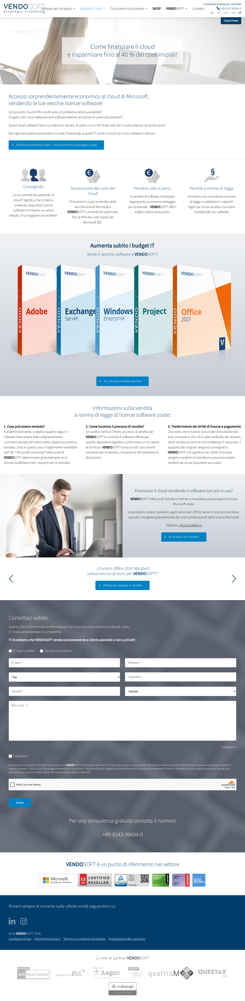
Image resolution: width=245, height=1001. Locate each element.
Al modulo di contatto (184, 536)
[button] (234, 579)
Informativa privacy (47, 938)
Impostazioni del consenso (126, 938)
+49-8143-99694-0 (122, 834)
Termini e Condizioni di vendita (84, 938)
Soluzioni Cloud (91, 8)
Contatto (198, 8)
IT (240, 12)
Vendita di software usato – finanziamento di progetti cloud (56, 144)
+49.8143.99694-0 (230, 8)
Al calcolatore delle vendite (122, 381)
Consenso (20, 756)
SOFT (175, 8)
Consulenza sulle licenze (127, 8)
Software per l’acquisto (56, 8)
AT (219, 12)
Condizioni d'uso (20, 938)
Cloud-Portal (231, 21)
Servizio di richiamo (58, 650)
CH (226, 12)
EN (233, 12)
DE (212, 12)
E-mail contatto (24, 650)
